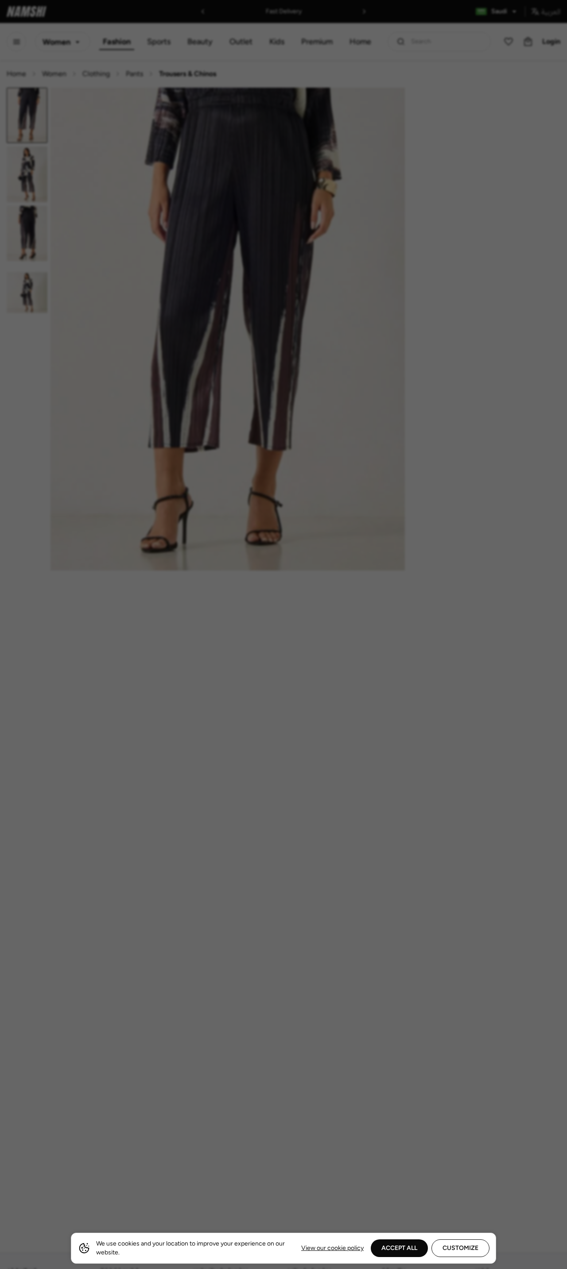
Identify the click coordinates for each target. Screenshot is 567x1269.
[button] (283, 634)
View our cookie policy (332, 1248)
